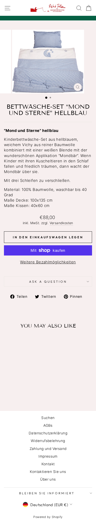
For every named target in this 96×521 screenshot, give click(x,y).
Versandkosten (61, 223)
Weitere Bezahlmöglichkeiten (48, 262)
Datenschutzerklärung (48, 433)
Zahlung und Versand (48, 448)
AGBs (48, 425)
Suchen (48, 418)
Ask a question (48, 281)
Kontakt (48, 464)
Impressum (48, 456)
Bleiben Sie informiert (47, 493)
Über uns (48, 479)
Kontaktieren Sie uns (48, 471)
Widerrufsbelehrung (48, 441)
